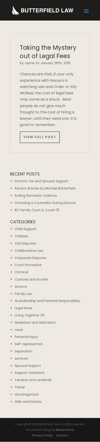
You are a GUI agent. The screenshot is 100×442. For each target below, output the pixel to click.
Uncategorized (26, 394)
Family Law (23, 293)
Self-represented (29, 344)
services (21, 358)
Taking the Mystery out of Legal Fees (48, 51)
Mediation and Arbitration (35, 322)
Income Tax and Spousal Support (41, 181)
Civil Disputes (25, 243)
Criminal (21, 272)
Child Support (26, 229)
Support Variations (29, 372)
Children (21, 236)
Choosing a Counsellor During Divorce (45, 202)
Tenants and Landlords (33, 380)
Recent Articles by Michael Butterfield (45, 188)
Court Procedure (28, 265)
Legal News (23, 308)
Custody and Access (31, 279)
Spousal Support (28, 365)
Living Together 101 (29, 315)
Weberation (65, 430)
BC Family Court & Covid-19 (37, 210)
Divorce (21, 286)
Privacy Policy (42, 435)
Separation (23, 351)
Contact (62, 435)
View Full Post (39, 137)
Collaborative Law (29, 250)
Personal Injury (26, 336)
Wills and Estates (28, 401)
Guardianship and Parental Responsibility (47, 300)
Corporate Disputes (30, 258)
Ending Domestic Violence (36, 195)
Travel (20, 387)
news (19, 329)
